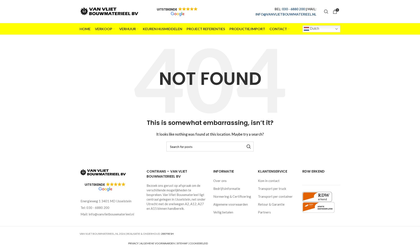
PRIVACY (133, 243)
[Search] (326, 11)
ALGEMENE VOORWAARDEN (157, 243)
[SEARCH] (249, 147)
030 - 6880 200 (293, 9)
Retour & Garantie (271, 204)
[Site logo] (110, 11)
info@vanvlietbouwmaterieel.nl (111, 214)
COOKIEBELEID (198, 243)
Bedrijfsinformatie (226, 189)
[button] (177, 11)
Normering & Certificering (232, 196)
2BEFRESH (167, 233)
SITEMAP (182, 243)
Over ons (220, 181)
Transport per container (275, 196)
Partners (264, 212)
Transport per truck (272, 189)
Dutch (314, 28)
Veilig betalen (223, 212)
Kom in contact (269, 181)
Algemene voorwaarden (230, 204)
